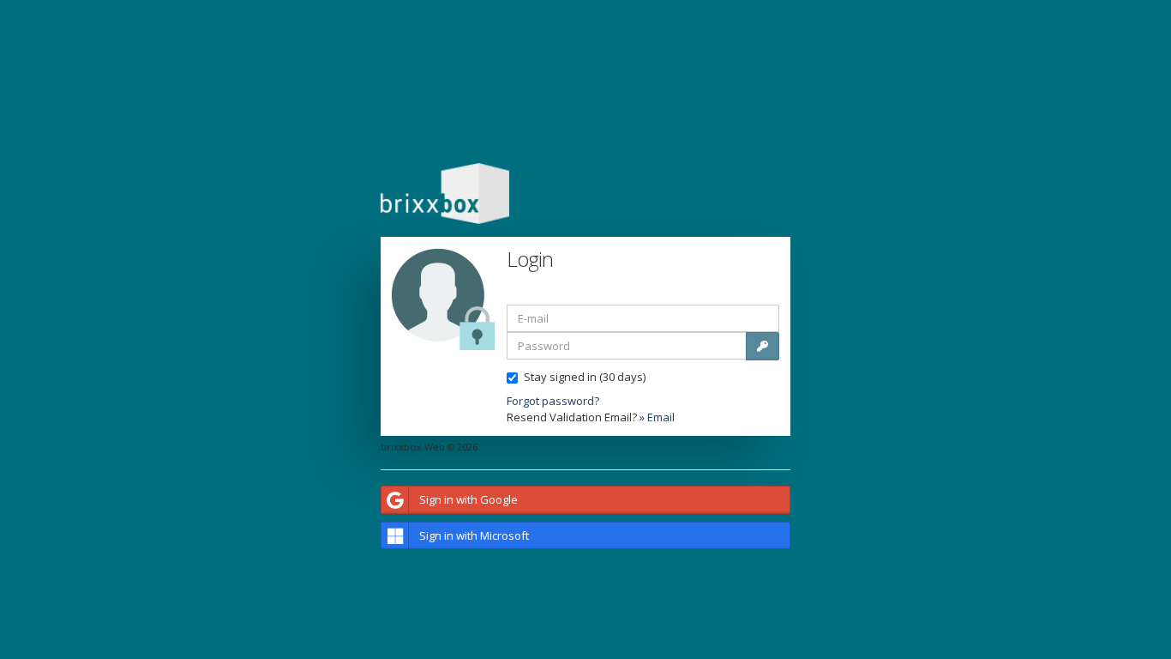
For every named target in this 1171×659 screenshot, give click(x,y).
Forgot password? (553, 400)
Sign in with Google (468, 499)
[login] (762, 346)
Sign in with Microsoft (474, 535)
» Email (657, 417)
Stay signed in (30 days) (585, 376)
